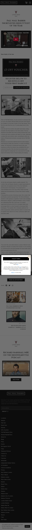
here (17, 264)
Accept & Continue (16, 258)
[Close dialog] (29, 257)
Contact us (12, 272)
